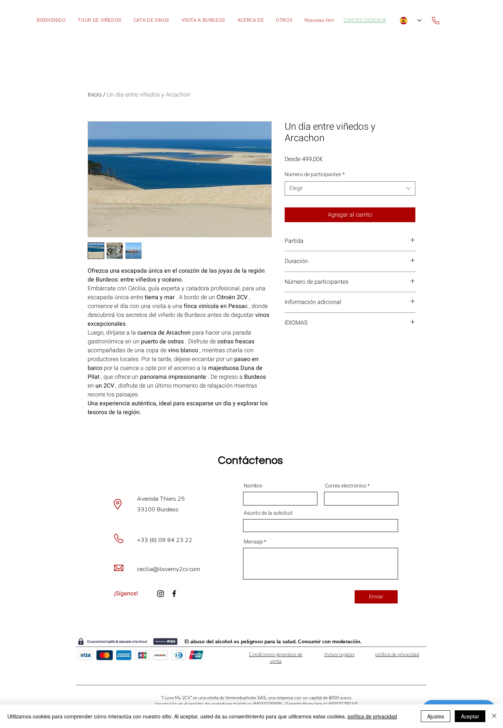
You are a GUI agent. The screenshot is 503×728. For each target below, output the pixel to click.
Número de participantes (315, 174)
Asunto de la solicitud (268, 513)
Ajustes (435, 716)
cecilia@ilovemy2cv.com (168, 569)
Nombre (253, 486)
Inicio (95, 94)
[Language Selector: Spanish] (410, 20)
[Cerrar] (494, 716)
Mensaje (253, 542)
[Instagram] (160, 593)
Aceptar (470, 716)
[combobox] (350, 188)
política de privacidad (372, 716)
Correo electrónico (346, 486)
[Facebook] (174, 593)
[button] (284, 20)
